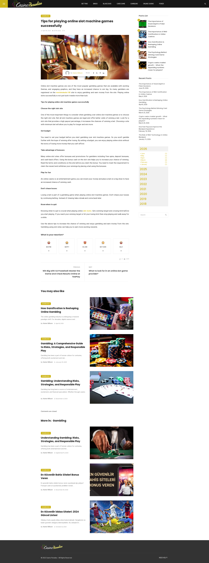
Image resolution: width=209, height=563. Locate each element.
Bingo (95, 4)
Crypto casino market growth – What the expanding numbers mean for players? (157, 66)
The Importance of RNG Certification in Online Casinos (157, 34)
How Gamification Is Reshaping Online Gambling (59, 310)
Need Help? (163, 558)
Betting (85, 4)
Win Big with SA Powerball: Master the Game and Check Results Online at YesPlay (61, 273)
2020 (143, 194)
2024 (143, 174)
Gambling (134, 4)
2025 (143, 169)
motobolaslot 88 (63, 92)
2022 (143, 184)
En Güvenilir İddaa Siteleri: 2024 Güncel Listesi (60, 513)
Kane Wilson (78, 73)
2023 (143, 179)
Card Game (121, 4)
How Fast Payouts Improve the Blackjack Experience (150, 128)
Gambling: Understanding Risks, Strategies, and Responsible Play (60, 382)
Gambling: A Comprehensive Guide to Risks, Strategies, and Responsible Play (63, 347)
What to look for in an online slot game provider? (108, 272)
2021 (143, 189)
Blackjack (107, 4)
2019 (143, 199)
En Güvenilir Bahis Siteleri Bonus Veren (60, 476)
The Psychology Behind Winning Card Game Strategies (157, 54)
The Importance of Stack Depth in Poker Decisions (156, 23)
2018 (143, 204)
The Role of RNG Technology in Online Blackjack (153, 136)
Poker (161, 4)
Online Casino (148, 4)
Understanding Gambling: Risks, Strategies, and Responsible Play (60, 439)
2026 (143, 149)
